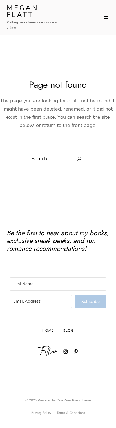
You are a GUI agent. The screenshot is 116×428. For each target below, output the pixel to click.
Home (48, 330)
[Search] (79, 158)
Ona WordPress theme (74, 400)
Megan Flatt (23, 11)
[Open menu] (105, 17)
